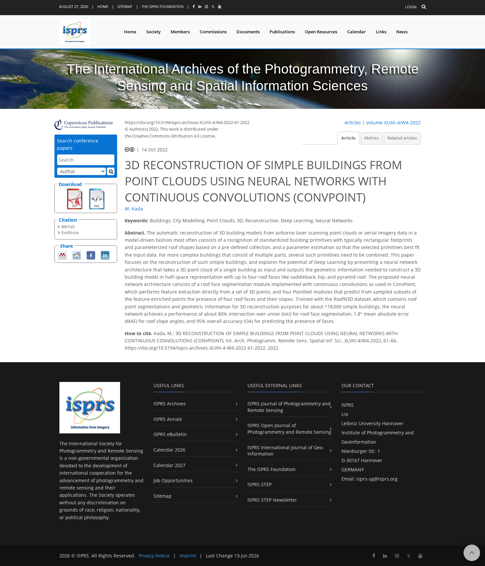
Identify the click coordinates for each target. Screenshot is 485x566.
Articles (352, 122)
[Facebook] (90, 255)
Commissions (213, 32)
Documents (248, 32)
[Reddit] (76, 255)
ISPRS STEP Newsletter (272, 500)
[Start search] (110, 171)
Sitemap (124, 6)
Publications (282, 32)
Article (348, 138)
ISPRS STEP (259, 484)
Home (102, 6)
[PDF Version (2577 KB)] (74, 198)
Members (180, 32)
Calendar (356, 32)
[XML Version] (97, 198)
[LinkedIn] (105, 255)
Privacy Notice (154, 555)
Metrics (371, 138)
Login (410, 6)
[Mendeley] (62, 255)
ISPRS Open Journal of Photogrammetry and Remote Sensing (289, 428)
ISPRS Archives (169, 403)
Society (153, 32)
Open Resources (321, 32)
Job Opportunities (173, 480)
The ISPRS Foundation (162, 6)
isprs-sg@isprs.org (377, 479)
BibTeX (68, 227)
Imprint (187, 555)
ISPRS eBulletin (170, 434)
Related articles (402, 138)
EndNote (70, 233)
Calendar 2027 (169, 465)
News (401, 32)
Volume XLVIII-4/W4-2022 (393, 122)
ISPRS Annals (167, 419)
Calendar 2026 (169, 450)
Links (381, 32)
